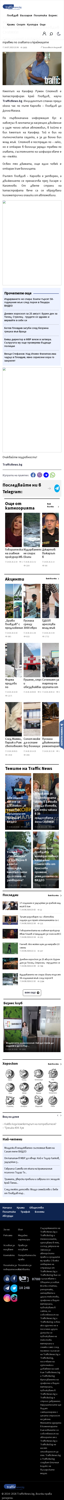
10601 (25, 827)
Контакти (9, 1255)
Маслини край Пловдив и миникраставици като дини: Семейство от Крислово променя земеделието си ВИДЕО (46, 864)
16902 (23, 1049)
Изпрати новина (61, 734)
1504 (60, 751)
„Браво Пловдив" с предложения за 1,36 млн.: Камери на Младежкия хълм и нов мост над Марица (14, 624)
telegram (46, 474)
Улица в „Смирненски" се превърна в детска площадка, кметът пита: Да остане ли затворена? (17, 866)
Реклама (7, 1235)
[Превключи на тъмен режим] (59, 33)
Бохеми (39, 1212)
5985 (9, 636)
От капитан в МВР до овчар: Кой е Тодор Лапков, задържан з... (32, 1160)
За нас (6, 1229)
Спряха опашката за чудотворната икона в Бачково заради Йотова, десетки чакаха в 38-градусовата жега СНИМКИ (46, 806)
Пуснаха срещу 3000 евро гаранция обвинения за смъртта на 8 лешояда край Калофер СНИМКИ (31, 624)
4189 (42, 692)
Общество (36, 1208)
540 (45, 565)
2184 (28, 565)
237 (41, 951)
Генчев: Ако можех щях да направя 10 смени (39, 946)
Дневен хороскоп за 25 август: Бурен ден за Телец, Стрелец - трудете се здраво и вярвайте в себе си (40, 963)
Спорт (21, 24)
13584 (53, 885)
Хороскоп (10, 1063)
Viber (39, 474)
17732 (46, 636)
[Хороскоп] (32, 1107)
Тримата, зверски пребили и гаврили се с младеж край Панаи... (32, 1181)
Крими (11, 24)
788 (41, 966)
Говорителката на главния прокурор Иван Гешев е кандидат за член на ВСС (16, 553)
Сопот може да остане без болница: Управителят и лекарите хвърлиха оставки (33, 743)
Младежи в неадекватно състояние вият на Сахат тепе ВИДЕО (29, 1150)
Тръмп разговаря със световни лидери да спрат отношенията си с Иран (39, 920)
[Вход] (44, 35)
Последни (10, 895)
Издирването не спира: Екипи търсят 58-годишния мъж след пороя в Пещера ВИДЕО (33, 553)
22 (41, 909)
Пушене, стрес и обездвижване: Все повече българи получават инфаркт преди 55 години (34, 683)
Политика (40, 15)
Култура (32, 24)
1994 (28, 755)
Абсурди (8, 1216)
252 (22, 562)
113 (41, 923)
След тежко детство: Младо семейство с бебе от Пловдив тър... (31, 1191)
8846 (53, 827)
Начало (7, 1208)
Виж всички (50, 505)
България (26, 15)
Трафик (25, 1212)
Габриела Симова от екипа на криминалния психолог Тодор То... (28, 1170)
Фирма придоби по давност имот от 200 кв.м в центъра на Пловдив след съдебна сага (11, 683)
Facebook (33, 474)
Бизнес (53, 15)
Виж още (30, 992)
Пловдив (12, 15)
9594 (25, 885)
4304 (60, 692)
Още (43, 24)
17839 (9, 755)
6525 (28, 636)
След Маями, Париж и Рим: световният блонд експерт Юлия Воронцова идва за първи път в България (14, 743)
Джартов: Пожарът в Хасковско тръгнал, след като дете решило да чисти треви (49, 553)
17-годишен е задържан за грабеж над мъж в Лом (40, 904)
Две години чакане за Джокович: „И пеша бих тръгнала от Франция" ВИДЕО (16, 810)
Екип (20, 1229)
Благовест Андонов (52, 47)
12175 (9, 696)
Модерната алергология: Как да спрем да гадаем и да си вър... (30, 1044)
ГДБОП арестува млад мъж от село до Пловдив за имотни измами (49, 624)
